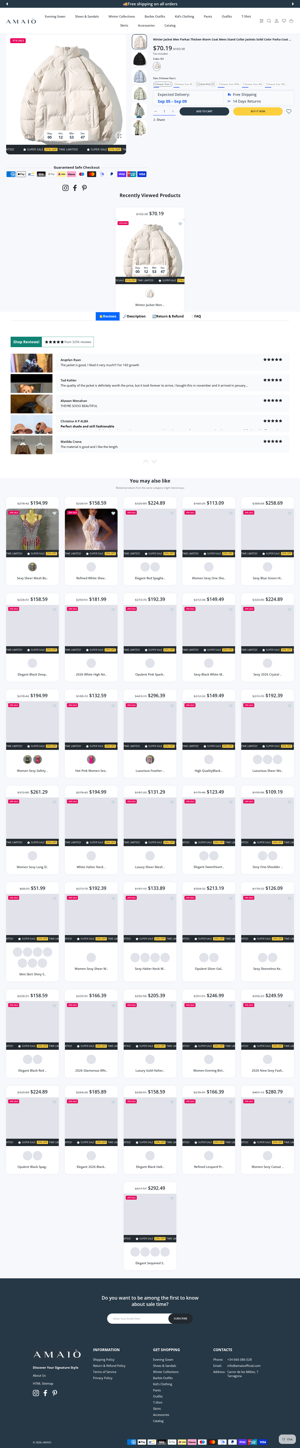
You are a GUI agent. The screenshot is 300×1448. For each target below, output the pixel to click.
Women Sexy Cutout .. (267, 1167)
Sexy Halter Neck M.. (150, 969)
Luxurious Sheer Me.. (267, 770)
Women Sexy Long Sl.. (32, 867)
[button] (7, 4)
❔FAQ (195, 316)
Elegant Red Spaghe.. (150, 578)
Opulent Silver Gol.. (209, 969)
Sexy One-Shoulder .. (268, 867)
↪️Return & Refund (168, 316)
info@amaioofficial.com (244, 1366)
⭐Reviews (107, 316)
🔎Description (134, 316)
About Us (39, 1375)
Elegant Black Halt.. (150, 1167)
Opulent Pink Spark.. (150, 674)
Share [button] (161, 120)
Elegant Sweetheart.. (209, 867)
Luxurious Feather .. (150, 770)
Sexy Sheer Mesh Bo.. (32, 578)
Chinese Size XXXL (229, 84)
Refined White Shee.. (91, 578)
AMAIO (47, 1442)
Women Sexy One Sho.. (209, 578)
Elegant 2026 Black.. (91, 1167)
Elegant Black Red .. (32, 1070)
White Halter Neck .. (91, 867)
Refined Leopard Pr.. (208, 1167)
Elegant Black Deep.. (32, 674)
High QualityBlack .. (209, 770)
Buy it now (258, 111)
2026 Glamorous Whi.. (91, 1070)
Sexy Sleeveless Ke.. (267, 969)
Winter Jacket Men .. (150, 305)
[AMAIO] (21, 21)
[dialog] (269, 21)
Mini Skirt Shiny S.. (32, 974)
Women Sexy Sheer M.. (91, 969)
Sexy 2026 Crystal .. (267, 674)
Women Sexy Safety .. (32, 770)
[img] (54, 342)
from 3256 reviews (77, 342)
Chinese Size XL (183, 84)
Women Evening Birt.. (208, 1070)
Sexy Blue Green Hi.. (267, 578)
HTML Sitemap (43, 1383)
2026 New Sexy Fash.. (267, 1070)
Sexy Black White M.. (209, 674)
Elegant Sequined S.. (150, 1263)
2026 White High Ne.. (91, 674)
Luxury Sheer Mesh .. (150, 867)
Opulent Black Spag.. (32, 1167)
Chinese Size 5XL (275, 84)
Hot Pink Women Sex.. (91, 770)
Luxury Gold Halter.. (150, 1070)
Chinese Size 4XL (252, 84)
